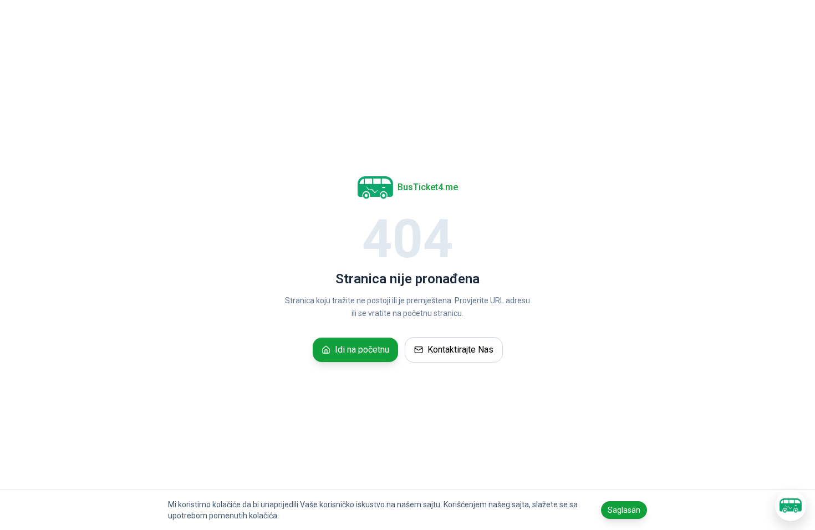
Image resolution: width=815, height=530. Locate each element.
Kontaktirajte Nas (460, 349)
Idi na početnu (362, 349)
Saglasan (624, 510)
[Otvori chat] (790, 505)
